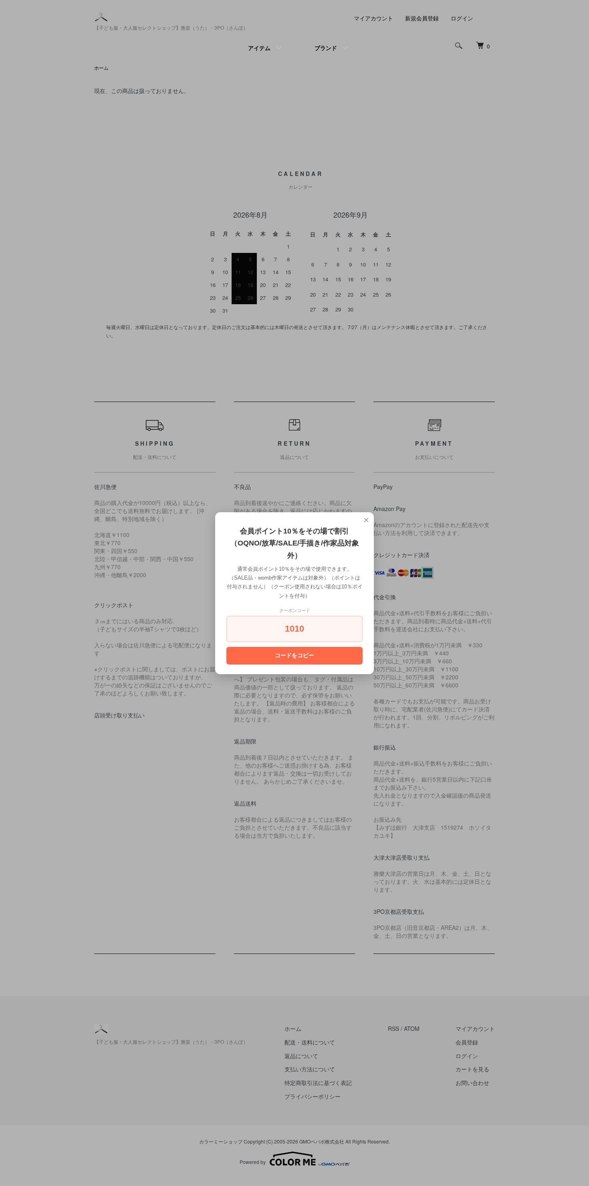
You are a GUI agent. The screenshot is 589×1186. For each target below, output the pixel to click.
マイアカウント (373, 18)
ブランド (326, 48)
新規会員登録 (422, 18)
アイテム (259, 48)
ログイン (462, 18)
